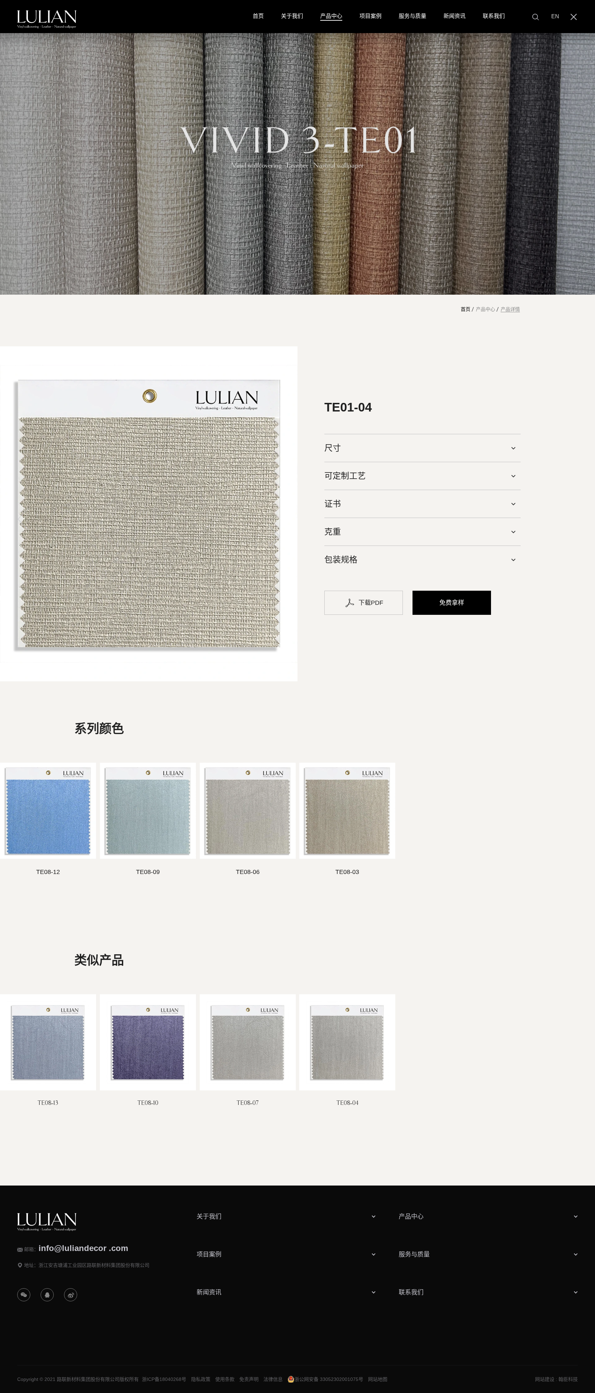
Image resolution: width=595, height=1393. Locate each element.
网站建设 (544, 1379)
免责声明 (249, 1379)
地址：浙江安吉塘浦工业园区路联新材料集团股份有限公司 (86, 1265)
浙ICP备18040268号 (164, 1379)
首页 (465, 309)
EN (555, 16)
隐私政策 (200, 1379)
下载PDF (370, 602)
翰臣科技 (568, 1379)
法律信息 (273, 1379)
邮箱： (76, 1248)
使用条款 (224, 1379)
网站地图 (377, 1379)
